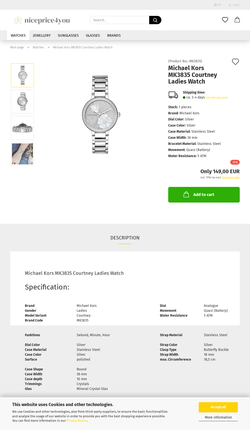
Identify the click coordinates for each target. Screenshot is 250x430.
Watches (18, 35)
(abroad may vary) (217, 97)
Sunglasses (68, 35)
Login (235, 5)
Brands (114, 35)
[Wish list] (225, 20)
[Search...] (155, 20)
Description (125, 238)
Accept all (218, 407)
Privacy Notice (77, 420)
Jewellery (42, 35)
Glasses (93, 35)
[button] (237, 20)
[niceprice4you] (41, 20)
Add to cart (203, 194)
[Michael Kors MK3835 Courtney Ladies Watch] (99, 114)
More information (218, 417)
